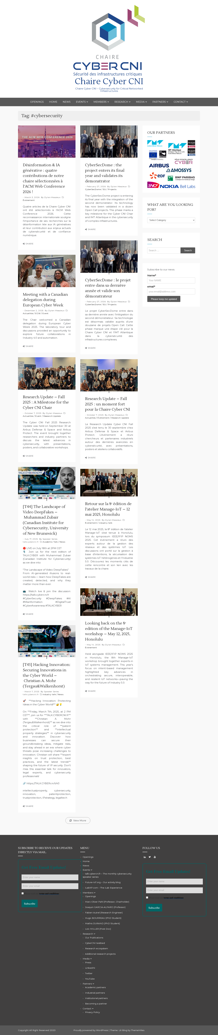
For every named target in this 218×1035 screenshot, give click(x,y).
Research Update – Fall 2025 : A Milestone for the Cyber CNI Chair (46, 402)
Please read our (41, 893)
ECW (38, 313)
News (67, 101)
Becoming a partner (96, 1003)
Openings (37, 101)
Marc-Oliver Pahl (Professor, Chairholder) (107, 901)
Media (140, 101)
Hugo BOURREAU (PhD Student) (103, 918)
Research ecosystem (96, 948)
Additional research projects (100, 954)
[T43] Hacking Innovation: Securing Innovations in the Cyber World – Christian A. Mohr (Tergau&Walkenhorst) (46, 675)
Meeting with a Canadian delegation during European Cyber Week (45, 300)
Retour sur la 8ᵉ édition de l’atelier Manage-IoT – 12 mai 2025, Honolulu (108, 509)
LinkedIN (90, 968)
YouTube (90, 978)
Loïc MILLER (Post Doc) (98, 929)
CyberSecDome (93, 189)
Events (81, 101)
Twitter (88, 973)
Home (53, 101)
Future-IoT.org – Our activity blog (102, 882)
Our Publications (94, 937)
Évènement (29, 200)
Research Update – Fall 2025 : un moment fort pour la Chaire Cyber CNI (107, 404)
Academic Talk (50, 542)
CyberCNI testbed (95, 943)
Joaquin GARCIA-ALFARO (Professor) (105, 907)
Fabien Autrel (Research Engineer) (104, 912)
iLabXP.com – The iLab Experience (103, 887)
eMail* (151, 286)
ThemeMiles (137, 1030)
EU (104, 189)
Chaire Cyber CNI (109, 81)
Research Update (52, 416)
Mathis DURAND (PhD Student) (102, 923)
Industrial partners (95, 992)
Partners (159, 101)
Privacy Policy (92, 1012)
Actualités (28, 313)
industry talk (105, 523)
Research (121, 101)
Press (88, 962)
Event (45, 313)
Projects (112, 189)
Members (100, 101)
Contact (180, 101)
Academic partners (95, 987)
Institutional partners (96, 998)
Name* (151, 275)
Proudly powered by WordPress (91, 1030)
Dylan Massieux (52, 197)
